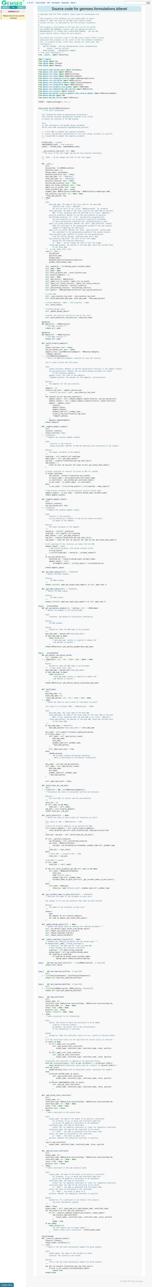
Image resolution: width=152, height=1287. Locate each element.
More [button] (73, 3)
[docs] (41, 108)
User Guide (40, 3)
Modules (65, 3)
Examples (56, 3)
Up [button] (13, 7)
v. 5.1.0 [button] (30, 3)
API (48, 3)
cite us (11, 16)
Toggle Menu (6, 1285)
